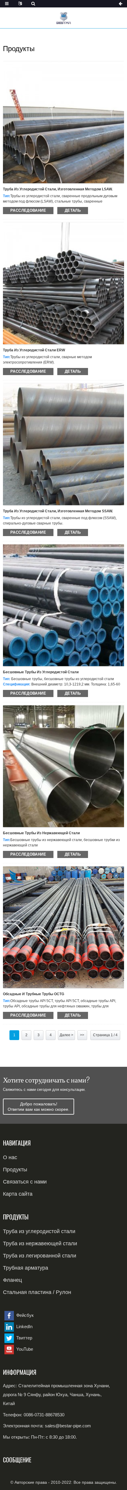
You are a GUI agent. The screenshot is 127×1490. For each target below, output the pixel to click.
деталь (73, 210)
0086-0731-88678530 (44, 1414)
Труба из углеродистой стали (39, 1231)
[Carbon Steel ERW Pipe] (63, 283)
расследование (28, 210)
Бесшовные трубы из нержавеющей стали (41, 833)
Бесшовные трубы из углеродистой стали (41, 672)
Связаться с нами (25, 1182)
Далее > (66, 1035)
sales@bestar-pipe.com (68, 1425)
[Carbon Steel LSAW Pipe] (63, 122)
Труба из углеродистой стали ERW (34, 350)
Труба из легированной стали (39, 1256)
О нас (10, 1157)
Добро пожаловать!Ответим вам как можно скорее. (38, 1107)
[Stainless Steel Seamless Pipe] (63, 766)
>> (82, 1035)
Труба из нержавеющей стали (40, 1243)
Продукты (15, 1170)
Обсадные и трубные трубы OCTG (33, 994)
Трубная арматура (25, 1268)
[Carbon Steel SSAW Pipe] (63, 444)
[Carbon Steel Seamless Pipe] (63, 605)
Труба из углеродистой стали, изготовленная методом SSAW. (58, 511)
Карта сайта (17, 1194)
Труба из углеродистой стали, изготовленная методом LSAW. (58, 189)
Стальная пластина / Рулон (37, 1292)
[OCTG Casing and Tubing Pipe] (63, 927)
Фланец (12, 1280)
